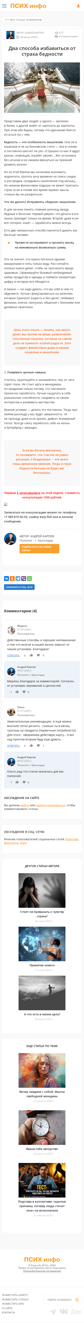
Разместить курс (13, 1304)
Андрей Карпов (34, 32)
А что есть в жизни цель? (42, 1014)
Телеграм (71, 839)
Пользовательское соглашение (42, 1271)
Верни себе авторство (42, 1149)
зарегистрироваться (50, 805)
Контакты (8, 1312)
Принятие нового (42, 965)
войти (25, 805)
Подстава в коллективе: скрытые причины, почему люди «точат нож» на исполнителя (42, 1206)
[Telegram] (17, 578)
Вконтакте (11, 843)
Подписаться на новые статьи (36, 548)
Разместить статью (15, 1299)
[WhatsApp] (29, 578)
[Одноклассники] (12, 578)
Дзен (23, 843)
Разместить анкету (15, 1295)
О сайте (7, 1308)
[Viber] (23, 578)
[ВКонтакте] (6, 578)
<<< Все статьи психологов (23, 20)
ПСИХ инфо (28, 6)
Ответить (13, 655)
